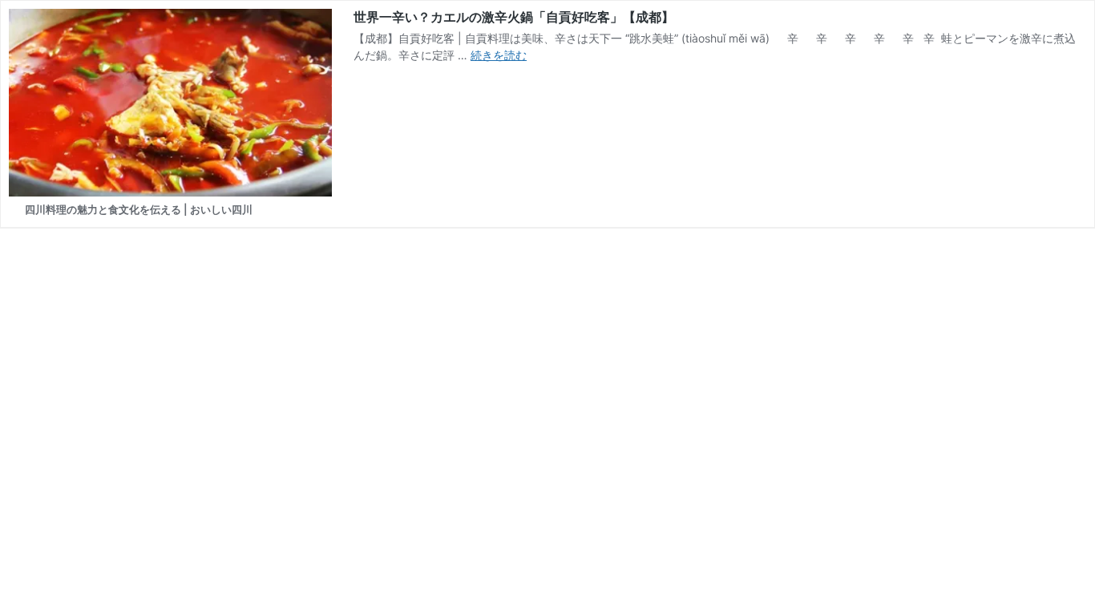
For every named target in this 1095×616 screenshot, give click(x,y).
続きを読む (499, 55)
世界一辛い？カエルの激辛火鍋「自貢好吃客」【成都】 (514, 17)
